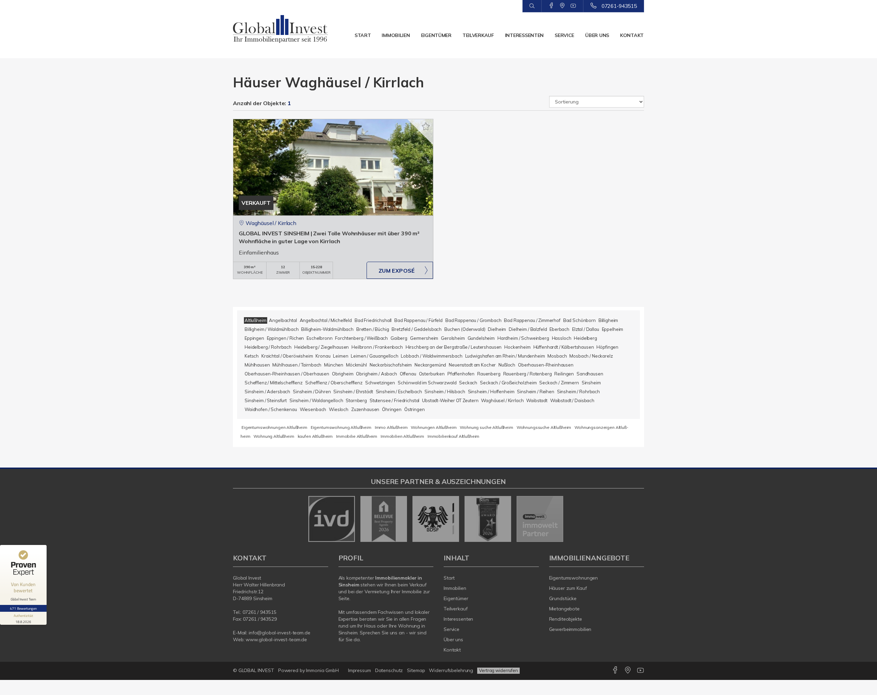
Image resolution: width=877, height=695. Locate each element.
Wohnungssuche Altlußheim (544, 427)
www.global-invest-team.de (276, 639)
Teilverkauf (478, 35)
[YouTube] (573, 5)
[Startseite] (280, 29)
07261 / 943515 (259, 612)
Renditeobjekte (565, 619)
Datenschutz (389, 670)
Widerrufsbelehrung (451, 670)
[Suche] (531, 6)
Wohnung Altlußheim (274, 436)
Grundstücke (563, 598)
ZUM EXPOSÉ (397, 270)
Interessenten (524, 35)
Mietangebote (564, 609)
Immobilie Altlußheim (356, 436)
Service (564, 35)
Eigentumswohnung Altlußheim (341, 427)
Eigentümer (436, 35)
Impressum (359, 670)
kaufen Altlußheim (315, 436)
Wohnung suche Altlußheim (486, 427)
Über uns (597, 35)
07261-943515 (619, 6)
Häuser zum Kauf (568, 588)
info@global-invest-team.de (279, 633)
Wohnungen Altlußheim (433, 427)
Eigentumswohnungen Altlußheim (274, 427)
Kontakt (632, 35)
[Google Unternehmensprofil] (562, 5)
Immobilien (396, 35)
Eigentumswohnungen (573, 578)
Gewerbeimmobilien (570, 629)
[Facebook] (551, 5)
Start (363, 35)
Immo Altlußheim (391, 427)
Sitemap (416, 670)
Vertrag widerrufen (498, 670)
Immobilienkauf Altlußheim (453, 436)
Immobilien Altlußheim (402, 436)
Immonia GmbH (322, 670)
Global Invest (247, 578)
